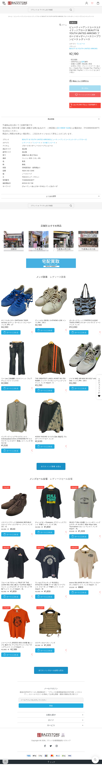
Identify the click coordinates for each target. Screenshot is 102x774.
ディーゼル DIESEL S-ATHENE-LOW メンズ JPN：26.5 (50, 321)
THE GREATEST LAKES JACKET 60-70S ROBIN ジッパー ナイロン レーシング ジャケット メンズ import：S (50, 380)
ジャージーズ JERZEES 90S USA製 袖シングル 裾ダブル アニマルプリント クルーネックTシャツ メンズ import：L (17, 645)
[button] (95, 759)
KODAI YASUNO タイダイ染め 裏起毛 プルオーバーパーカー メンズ (51, 438)
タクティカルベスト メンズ (45, 643)
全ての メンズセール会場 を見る (51, 670)
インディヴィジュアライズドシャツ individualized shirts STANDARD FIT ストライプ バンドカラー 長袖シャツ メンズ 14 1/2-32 (16, 440)
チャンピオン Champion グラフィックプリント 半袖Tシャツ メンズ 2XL (51, 523)
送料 (83, 62)
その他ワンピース (48, 143)
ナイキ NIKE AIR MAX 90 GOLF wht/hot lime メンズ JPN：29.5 (84, 379)
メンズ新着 (42, 277)
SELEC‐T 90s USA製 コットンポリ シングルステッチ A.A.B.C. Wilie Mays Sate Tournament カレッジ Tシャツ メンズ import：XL (84, 525)
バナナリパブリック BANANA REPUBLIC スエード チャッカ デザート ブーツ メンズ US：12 (16, 524)
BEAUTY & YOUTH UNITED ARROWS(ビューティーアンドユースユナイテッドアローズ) (54, 139)
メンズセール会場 (39, 478)
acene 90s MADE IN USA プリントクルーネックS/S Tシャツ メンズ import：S (84, 584)
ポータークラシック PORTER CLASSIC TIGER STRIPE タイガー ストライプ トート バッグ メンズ (85, 322)
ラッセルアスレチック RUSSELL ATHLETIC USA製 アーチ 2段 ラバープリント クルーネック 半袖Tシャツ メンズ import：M (50, 586)
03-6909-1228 (63, 128)
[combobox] (51, 10)
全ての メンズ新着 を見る (51, 466)
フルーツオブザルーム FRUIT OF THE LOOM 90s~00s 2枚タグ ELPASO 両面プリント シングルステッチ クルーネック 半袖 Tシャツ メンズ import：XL (16, 586)
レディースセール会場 (61, 478)
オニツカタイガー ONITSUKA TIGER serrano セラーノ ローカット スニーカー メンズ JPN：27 (16, 322)
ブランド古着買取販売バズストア (18, 3)
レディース (26, 143)
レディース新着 (58, 277)
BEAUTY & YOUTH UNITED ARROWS (83, 49)
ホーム (10, 16)
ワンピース (81, 44)
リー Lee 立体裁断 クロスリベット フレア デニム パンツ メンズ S (16, 379)
